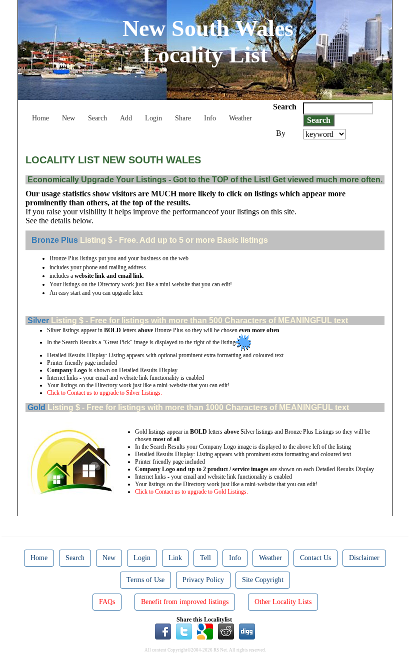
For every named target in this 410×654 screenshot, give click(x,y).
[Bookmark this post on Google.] (205, 631)
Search (97, 118)
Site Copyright (263, 580)
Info (210, 118)
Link (175, 558)
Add (126, 118)
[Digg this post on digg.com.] (247, 631)
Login (153, 118)
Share (183, 118)
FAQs (107, 602)
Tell (205, 558)
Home (40, 118)
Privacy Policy (203, 580)
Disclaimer (364, 558)
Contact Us (315, 558)
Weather (240, 118)
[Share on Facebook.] (163, 631)
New (68, 118)
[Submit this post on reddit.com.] (226, 631)
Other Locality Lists (283, 602)
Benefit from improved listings (184, 602)
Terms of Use (145, 580)
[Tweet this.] (184, 631)
